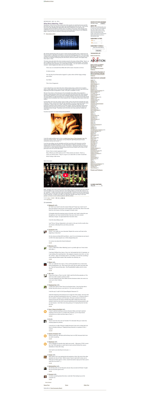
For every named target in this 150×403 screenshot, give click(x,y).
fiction (92, 112)
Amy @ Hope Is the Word (55, 309)
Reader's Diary (94, 152)
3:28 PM (50, 338)
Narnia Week (93, 140)
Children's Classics (95, 97)
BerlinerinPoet (52, 366)
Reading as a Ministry (95, 153)
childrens (93, 98)
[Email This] (58, 198)
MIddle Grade (93, 135)
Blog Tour (93, 88)
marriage (92, 132)
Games (92, 114)
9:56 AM (50, 371)
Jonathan (93, 127)
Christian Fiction (94, 99)
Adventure (93, 82)
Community (93, 107)
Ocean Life (93, 144)
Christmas (93, 102)
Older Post (86, 385)
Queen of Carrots (53, 333)
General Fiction (94, 115)
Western (92, 162)
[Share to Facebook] (62, 198)
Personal (92, 146)
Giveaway (93, 116)
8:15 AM (50, 281)
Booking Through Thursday (96, 90)
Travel (92, 161)
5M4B (92, 80)
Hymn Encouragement (95, 124)
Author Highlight (94, 84)
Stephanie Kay (53, 285)
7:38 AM (50, 259)
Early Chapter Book (95, 110)
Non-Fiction (93, 143)
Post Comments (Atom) (56, 388)
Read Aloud (93, 149)
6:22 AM (50, 242)
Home (92, 122)
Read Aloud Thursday (95, 150)
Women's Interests (94, 165)
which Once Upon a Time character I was (74, 138)
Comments (94, 42)
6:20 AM (50, 226)
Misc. (92, 136)
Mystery (92, 139)
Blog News (93, 86)
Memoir (92, 133)
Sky (50, 273)
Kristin (50, 354)
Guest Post (93, 118)
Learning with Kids (95, 131)
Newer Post (46, 385)
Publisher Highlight (95, 148)
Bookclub (93, 89)
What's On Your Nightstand (96, 163)
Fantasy (92, 111)
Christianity (93, 101)
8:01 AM (50, 270)
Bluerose (51, 246)
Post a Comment (48, 382)
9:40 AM (50, 306)
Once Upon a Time (50, 33)
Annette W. (52, 229)
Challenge (93, 95)
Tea (91, 159)
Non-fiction (93, 141)
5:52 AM (50, 379)
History (92, 120)
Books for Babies (94, 91)
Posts (93, 40)
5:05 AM (50, 351)
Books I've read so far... (95, 55)
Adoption (92, 81)
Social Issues (93, 158)
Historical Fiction (94, 119)
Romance (93, 156)
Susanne (51, 374)
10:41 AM (50, 330)
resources (93, 154)
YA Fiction (93, 166)
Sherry (50, 262)
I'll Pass (92, 125)
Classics (92, 106)
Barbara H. (51, 205)
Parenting (93, 145)
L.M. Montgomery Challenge (97, 129)
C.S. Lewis (93, 93)
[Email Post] (56, 197)
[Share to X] (60, 198)
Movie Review (94, 137)
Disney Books (93, 108)
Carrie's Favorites (94, 94)
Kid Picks (93, 128)
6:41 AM (50, 363)
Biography (93, 85)
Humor (92, 123)
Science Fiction (94, 157)
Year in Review (94, 167)
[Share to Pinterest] (64, 198)
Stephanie (51, 341)
